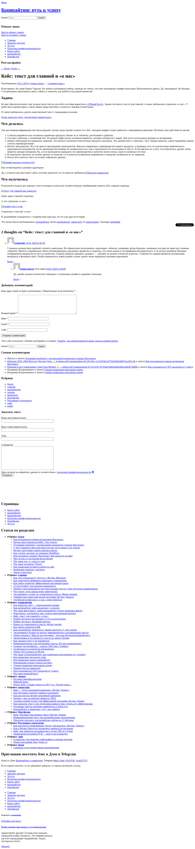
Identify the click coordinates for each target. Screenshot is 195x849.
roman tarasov (37, 83)
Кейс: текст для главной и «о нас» (31, 616)
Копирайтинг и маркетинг (29, 760)
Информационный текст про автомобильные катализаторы (44, 717)
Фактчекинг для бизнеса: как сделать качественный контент (44, 613)
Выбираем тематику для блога (29, 569)
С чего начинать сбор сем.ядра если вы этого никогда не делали (46, 547)
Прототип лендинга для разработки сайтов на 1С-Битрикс (43, 720)
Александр (19, 243)
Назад (5, 68)
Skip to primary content (12, 32)
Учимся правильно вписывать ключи (63, 369)
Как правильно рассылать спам (29, 657)
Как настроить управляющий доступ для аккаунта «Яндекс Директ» (48, 725)
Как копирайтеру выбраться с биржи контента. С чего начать (45, 630)
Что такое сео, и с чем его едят (29, 561)
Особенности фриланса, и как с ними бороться (37, 599)
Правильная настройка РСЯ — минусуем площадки (40, 734)
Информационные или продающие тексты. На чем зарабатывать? (47, 643)
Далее (15, 68)
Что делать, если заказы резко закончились (35, 591)
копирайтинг (14, 54)
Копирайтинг (14, 515)
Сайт (3, 329)
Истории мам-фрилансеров (27, 679)
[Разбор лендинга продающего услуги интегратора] (11, 821)
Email (5, 324)
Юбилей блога (20, 682)
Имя (4, 318)
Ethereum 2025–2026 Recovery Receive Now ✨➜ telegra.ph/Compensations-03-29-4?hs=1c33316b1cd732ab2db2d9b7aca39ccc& (71, 361)
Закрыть (5, 846)
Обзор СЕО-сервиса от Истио (28, 651)
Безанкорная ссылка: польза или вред (32, 662)
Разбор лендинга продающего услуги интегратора (39, 619)
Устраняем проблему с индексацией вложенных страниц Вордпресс (60, 358)
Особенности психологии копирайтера (33, 649)
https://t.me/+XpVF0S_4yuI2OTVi (70, 760)
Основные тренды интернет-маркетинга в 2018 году (40, 706)
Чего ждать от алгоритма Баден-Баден (33, 558)
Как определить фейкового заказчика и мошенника (40, 580)
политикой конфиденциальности (74, 472)
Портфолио (13, 56)
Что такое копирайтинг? (26, 673)
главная (11, 387)
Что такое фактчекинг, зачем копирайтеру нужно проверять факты (47, 610)
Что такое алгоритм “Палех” (28, 564)
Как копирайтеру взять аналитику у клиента (36, 608)
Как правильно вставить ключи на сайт (33, 567)
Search (4, 17)
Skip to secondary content (13, 35)
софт (9, 403)
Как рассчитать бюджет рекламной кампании (37, 695)
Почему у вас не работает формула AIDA (34, 698)
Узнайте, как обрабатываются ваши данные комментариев (87, 341)
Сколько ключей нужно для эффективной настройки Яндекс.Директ (49, 701)
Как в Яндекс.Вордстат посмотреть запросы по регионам (43, 728)
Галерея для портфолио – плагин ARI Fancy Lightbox (40, 646)
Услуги (11, 45)
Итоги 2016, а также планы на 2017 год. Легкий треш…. (42, 684)
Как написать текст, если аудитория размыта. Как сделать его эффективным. (53, 703)
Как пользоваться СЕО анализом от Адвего (170, 367)
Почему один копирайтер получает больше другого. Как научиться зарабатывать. (55, 588)
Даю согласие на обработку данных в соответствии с (46, 472)
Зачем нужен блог (22, 572)
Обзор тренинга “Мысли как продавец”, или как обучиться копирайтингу (51, 635)
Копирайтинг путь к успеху (31, 10)
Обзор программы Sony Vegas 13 (30, 742)
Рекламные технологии (19, 400)
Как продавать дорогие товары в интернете (36, 693)
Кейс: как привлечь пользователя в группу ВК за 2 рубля (43, 731)
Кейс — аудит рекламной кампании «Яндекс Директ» (41, 690)
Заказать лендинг (16, 43)
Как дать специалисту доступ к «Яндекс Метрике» (39, 577)
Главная (11, 40)
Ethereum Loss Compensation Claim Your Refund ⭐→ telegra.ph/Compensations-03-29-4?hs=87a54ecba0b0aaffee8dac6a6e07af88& (72, 367)
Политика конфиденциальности (24, 48)
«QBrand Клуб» (95, 104)
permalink (115, 222)
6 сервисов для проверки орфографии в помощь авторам (42, 739)
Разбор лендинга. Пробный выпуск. (32, 621)
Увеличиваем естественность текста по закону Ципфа (41, 638)
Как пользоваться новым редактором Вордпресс (38, 539)
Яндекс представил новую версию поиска (35, 550)
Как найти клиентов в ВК (26, 627)
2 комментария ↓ (56, 83)
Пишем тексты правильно (27, 668)
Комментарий (9, 313)
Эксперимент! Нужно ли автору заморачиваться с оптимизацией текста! (51, 632)
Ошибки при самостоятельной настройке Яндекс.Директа (43, 597)
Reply (10, 261)
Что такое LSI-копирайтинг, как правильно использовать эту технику (49, 654)
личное (11, 392)
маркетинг (76, 222)
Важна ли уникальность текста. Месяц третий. (37, 624)
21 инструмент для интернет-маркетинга (34, 586)
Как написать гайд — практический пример (36, 605)
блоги (10, 384)
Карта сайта (13, 51)
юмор (10, 406)
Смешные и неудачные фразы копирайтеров (36, 747)
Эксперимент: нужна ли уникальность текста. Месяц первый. (45, 594)
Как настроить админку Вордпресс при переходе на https (43, 556)
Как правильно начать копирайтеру (31, 660)
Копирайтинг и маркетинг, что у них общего (36, 709)
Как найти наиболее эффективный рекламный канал (40, 583)
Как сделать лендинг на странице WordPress (36, 553)
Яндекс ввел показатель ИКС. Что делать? (35, 542)
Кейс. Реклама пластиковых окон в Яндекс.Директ (39, 714)
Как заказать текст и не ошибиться (31, 640)
